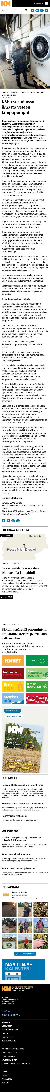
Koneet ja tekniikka (32, 92)
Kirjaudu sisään (11, 1015)
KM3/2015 (16, 92)
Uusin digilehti (12, 710)
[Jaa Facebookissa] (3, 520)
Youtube (37, 10)
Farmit (5, 1075)
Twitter (32, 10)
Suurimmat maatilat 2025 (13, 1049)
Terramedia (7, 1079)
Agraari (5, 1083)
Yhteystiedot (7, 1037)
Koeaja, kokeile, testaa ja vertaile (16, 1064)
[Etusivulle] (6, 3)
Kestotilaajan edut (10, 1030)
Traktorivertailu (9, 1052)
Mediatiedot (7, 1026)
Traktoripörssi (8, 1056)
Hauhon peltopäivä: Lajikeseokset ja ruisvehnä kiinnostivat (21, 839)
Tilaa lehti (38, 4)
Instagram (46, 10)
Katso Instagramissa (26, 953)
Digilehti (5, 1033)
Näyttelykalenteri (9, 1060)
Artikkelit (6, 1022)
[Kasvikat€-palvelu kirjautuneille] (36, 686)
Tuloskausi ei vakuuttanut (16, 854)
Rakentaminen (9, 95)
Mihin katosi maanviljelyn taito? (19, 868)
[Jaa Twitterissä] (8, 520)
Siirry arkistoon (13, 716)
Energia (6, 92)
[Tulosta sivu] (18, 520)
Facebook (42, 10)
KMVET (4, 1072)
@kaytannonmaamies (19, 895)
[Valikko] (46, 3)
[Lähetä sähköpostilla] (13, 520)
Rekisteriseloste (9, 1041)
